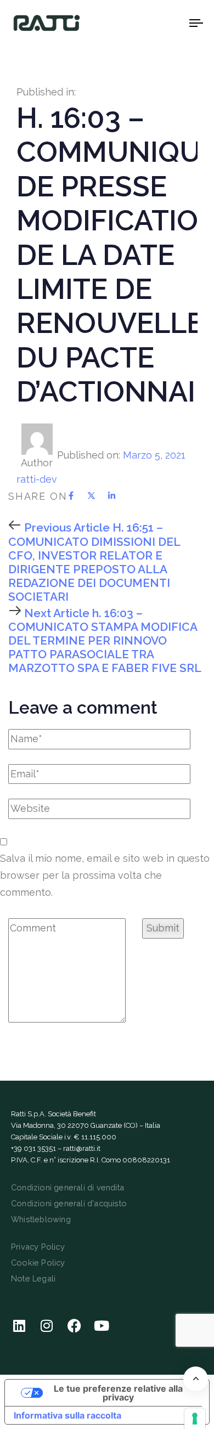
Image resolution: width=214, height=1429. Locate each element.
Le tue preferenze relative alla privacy (118, 1393)
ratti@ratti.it (81, 1148)
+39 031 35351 (33, 1148)
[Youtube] (101, 1325)
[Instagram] (46, 1325)
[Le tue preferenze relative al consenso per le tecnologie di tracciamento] (194, 1418)
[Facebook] (74, 1325)
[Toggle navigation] (171, 23)
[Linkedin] (19, 1325)
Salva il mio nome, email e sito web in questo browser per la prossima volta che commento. (105, 874)
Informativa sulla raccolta (67, 1415)
